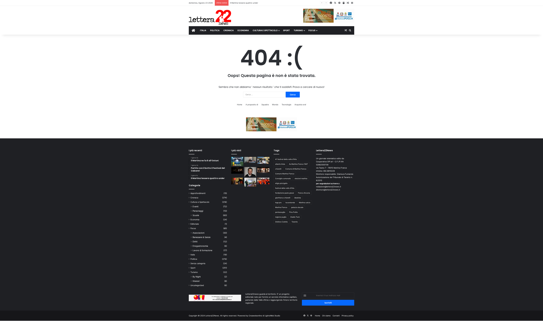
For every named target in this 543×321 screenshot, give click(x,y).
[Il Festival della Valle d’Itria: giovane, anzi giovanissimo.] (237, 181)
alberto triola (280, 164)
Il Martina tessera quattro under (244, 3)
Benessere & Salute (201, 237)
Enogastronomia (200, 246)
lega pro (278, 202)
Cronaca (194, 198)
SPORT (286, 30)
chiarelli (278, 169)
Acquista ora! (300, 104)
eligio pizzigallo (281, 183)
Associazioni (198, 233)
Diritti (195, 241)
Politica (193, 259)
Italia (192, 255)
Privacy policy (348, 315)
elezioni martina (301, 178)
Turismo (194, 272)
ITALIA (203, 30)
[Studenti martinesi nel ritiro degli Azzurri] (263, 160)
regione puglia (280, 217)
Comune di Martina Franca (295, 169)
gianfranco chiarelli (282, 198)
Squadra (265, 104)
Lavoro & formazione (202, 250)
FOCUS (311, 30)
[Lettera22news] (210, 15)
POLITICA (214, 30)
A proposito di (252, 104)
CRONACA (228, 30)
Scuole (196, 215)
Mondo (275, 104)
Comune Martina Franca (284, 174)
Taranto (295, 222)
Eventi (195, 206)
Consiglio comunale (283, 178)
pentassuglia (280, 212)
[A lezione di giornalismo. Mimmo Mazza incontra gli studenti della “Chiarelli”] (250, 182)
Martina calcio (304, 202)
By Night (197, 276)
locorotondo (290, 202)
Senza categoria (197, 263)
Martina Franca (281, 207)
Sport (192, 268)
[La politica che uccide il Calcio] (250, 160)
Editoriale (194, 224)
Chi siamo (326, 315)
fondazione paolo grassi (284, 193)
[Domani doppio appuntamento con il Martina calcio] (237, 161)
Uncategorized (197, 285)
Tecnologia (286, 104)
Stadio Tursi (295, 217)
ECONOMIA (243, 30)
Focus (193, 228)
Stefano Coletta (281, 222)
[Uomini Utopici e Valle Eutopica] (237, 170)
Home (239, 104)
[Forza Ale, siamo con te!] (250, 172)
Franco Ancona (304, 193)
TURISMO (298, 30)
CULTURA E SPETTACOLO (265, 30)
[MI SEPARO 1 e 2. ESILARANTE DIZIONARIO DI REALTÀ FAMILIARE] (263, 170)
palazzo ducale (297, 207)
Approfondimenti (197, 193)
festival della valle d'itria (284, 188)
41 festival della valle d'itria (286, 159)
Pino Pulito (293, 212)
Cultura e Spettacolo (199, 202)
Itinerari (196, 281)
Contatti (336, 315)
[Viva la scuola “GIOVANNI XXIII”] (263, 181)
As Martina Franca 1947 (298, 164)
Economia (194, 219)
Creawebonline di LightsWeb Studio (264, 315)
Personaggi (198, 211)
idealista (297, 198)
